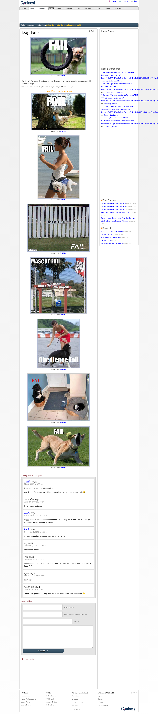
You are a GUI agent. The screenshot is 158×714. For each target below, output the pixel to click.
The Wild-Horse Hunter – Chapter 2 (113, 209)
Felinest (107, 228)
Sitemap (75, 699)
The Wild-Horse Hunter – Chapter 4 (113, 203)
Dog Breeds (88, 8)
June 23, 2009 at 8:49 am (34, 502)
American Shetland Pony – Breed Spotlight (116, 212)
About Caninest (80, 693)
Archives (118, 8)
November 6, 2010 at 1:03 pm (36, 532)
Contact (75, 705)
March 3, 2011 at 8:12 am (34, 576)
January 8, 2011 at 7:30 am (35, 559)
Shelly (27, 481)
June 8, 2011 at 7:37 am (33, 589)
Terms (81, 702)
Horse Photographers (28, 699)
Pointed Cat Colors (107, 234)
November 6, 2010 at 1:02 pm (36, 515)
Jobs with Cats (51, 702)
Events (108, 8)
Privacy (74, 702)
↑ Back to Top (103, 705)
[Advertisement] (64, 17)
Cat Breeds (50, 699)
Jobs (98, 8)
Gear (114, 1)
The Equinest (109, 200)
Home (24, 8)
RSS (135, 693)
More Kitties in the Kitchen (110, 237)
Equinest (101, 696)
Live (78, 8)
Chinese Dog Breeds (111, 115)
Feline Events (51, 705)
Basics (59, 8)
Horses (24, 693)
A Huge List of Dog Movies (113, 81)
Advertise (75, 696)
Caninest (28, 3)
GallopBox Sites (106, 693)
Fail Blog (63, 76)
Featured (69, 8)
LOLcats (63, 131)
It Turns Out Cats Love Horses (112, 231)
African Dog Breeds (110, 126)
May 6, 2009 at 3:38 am (33, 484)
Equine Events (26, 705)
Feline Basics (51, 696)
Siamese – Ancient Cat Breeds (112, 243)
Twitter (125, 1)
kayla (27, 513)
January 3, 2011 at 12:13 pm (35, 546)
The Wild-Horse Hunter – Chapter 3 (113, 206)
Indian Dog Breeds (110, 104)
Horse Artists (25, 696)
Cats (48, 693)
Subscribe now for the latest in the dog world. (63, 25)
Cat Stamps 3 (106, 240)
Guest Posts (25, 702)
